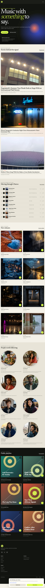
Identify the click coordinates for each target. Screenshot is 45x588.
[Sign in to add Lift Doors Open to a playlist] (43, 193)
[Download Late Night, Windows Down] (20, 513)
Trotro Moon (11, 200)
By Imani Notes (3, 481)
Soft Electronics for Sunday (6, 479)
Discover (2, 557)
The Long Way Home (4, 507)
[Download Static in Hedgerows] (43, 260)
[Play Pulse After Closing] (20, 332)
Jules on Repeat (26, 415)
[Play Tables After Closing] (20, 305)
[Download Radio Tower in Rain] (42, 209)
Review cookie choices (13, 582)
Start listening (4, 32)
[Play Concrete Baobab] (42, 305)
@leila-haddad (3, 441)
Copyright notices (26, 559)
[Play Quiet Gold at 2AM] (42, 250)
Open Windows (11, 212)
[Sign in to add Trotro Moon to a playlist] (43, 201)
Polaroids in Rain (12, 204)
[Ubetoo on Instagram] (7, 552)
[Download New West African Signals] (43, 485)
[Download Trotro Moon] (42, 201)
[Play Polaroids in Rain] (20, 277)
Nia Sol (10, 213)
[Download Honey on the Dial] (42, 217)
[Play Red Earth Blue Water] (20, 250)
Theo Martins (25, 440)
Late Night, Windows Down (6, 534)
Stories (2, 562)
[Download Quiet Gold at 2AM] (43, 232)
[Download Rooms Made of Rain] (43, 315)
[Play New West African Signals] (42, 503)
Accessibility (3, 570)
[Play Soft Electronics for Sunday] (20, 475)
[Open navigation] (43, 2)
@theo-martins (25, 441)
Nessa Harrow (3, 338)
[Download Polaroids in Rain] (42, 205)
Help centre (2, 567)
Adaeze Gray (25, 255)
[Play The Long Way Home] (20, 503)
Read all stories (41, 50)
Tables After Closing (4, 309)
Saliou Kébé (25, 310)
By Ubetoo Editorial (26, 508)
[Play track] (4, 189)
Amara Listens (3, 392)
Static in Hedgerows (27, 281)
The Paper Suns (11, 205)
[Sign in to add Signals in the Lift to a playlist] (43, 197)
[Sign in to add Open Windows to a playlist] (43, 213)
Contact (2, 568)
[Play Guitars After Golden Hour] (42, 530)
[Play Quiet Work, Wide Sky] (42, 475)
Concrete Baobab (26, 309)
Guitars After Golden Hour (28, 534)
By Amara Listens (3, 536)
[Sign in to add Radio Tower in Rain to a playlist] (43, 209)
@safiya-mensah (3, 369)
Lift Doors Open (12, 192)
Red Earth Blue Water (5, 254)
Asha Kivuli (24, 338)
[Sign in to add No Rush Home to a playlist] (43, 189)
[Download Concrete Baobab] (43, 287)
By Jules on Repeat (26, 536)
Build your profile (13, 32)
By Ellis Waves (25, 481)
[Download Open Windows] (42, 213)
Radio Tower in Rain (12, 208)
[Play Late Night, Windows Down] (20, 530)
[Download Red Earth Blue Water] (20, 232)
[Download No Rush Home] (42, 189)
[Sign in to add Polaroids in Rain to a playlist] (43, 205)
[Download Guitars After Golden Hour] (43, 513)
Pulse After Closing (4, 336)
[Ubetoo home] (21, 2)
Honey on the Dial (12, 216)
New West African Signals (27, 507)
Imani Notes (25, 392)
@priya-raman (25, 369)
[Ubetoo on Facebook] (4, 552)
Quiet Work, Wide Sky (27, 479)
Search (2, 559)
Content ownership (26, 557)
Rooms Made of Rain (27, 336)
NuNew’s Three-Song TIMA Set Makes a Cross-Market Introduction (20, 172)
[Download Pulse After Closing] (20, 315)
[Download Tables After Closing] (20, 287)
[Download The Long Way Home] (20, 485)
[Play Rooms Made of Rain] (42, 332)
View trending (42, 184)
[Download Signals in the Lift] (42, 197)
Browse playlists (41, 453)
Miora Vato (2, 255)
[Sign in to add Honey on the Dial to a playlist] (43, 217)
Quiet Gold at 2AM (26, 254)
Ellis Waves (3, 415)
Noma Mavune (11, 189)
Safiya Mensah (3, 368)
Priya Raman (25, 368)
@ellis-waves (3, 417)
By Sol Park (2, 508)
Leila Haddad (3, 440)
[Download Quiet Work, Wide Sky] (43, 458)
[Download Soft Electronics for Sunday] (20, 458)
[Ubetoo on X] (2, 552)
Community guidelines (4, 571)
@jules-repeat (25, 417)
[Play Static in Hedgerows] (42, 277)
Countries (2, 560)
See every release (41, 228)
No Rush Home (11, 188)
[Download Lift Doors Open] (42, 193)
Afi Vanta (10, 201)
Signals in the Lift (12, 196)
